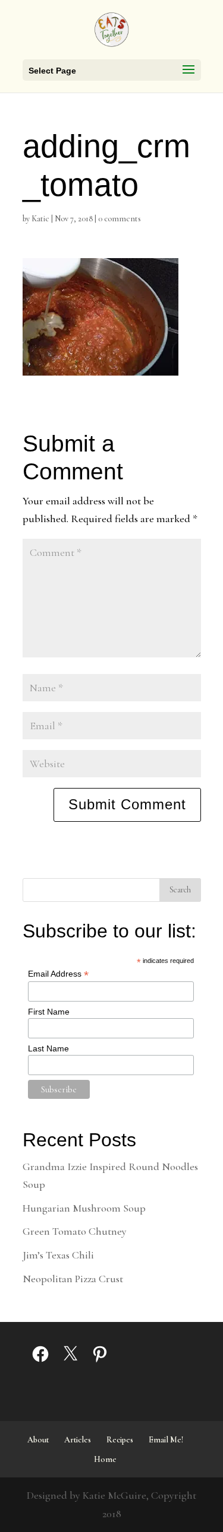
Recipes (119, 1440)
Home (105, 1459)
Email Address (58, 974)
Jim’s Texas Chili (58, 1254)
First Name (49, 1011)
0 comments (119, 219)
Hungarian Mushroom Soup (84, 1208)
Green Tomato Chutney (75, 1231)
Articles (77, 1440)
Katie (40, 219)
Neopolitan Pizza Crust (73, 1278)
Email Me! (166, 1440)
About (38, 1440)
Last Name (48, 1048)
